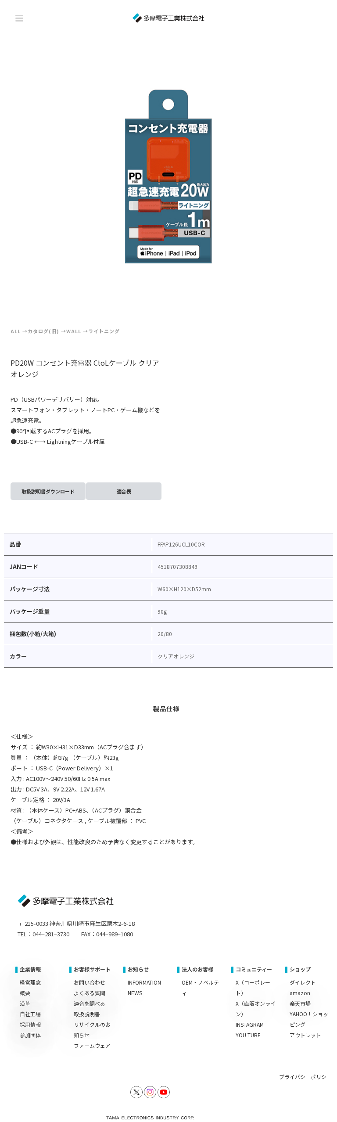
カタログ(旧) (43, 330)
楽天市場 (300, 1003)
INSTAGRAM (250, 1024)
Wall (73, 330)
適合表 (124, 491)
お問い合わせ (89, 982)
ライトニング (104, 330)
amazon (300, 992)
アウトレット (305, 1035)
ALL (16, 330)
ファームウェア (92, 1045)
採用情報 (30, 1024)
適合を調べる (89, 1003)
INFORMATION (144, 982)
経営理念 (30, 982)
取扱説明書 (87, 1014)
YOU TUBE (248, 1035)
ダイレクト (303, 982)
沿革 (25, 1003)
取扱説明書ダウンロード (48, 491)
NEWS (135, 992)
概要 (25, 992)
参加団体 (30, 1035)
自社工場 (30, 1014)
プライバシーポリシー (305, 1076)
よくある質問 (89, 992)
